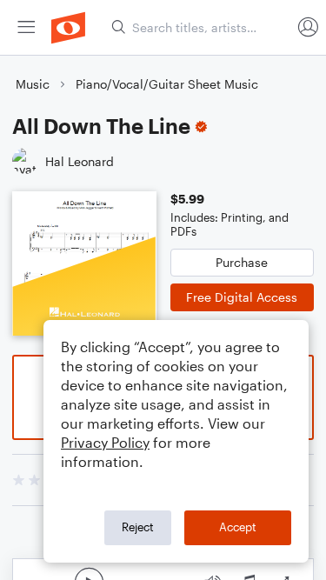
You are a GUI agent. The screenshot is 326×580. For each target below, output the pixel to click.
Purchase (242, 262)
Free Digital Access (241, 297)
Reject (138, 527)
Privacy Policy (105, 442)
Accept (237, 527)
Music (33, 84)
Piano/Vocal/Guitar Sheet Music (167, 84)
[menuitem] (26, 27)
